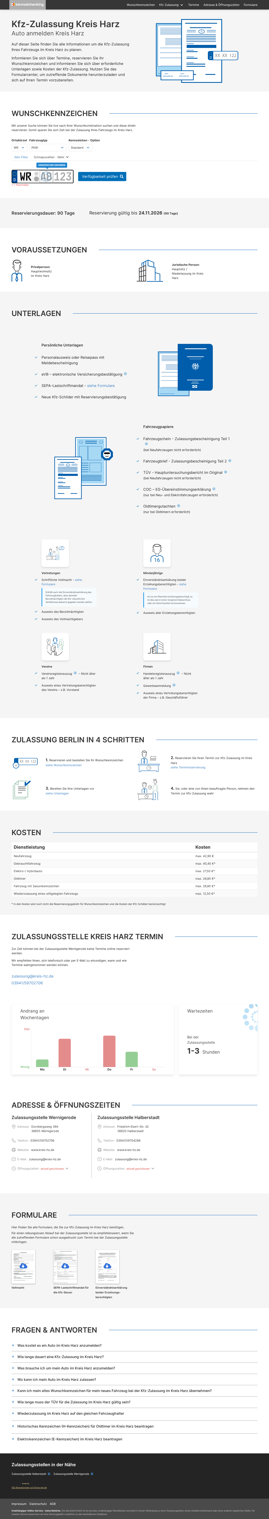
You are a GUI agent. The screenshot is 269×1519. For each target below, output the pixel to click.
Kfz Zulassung (169, 5)
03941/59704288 (128, 1140)
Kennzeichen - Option (84, 140)
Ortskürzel (19, 140)
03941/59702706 (42, 1140)
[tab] (21, 157)
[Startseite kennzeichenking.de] (27, 5)
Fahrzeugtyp (38, 140)
